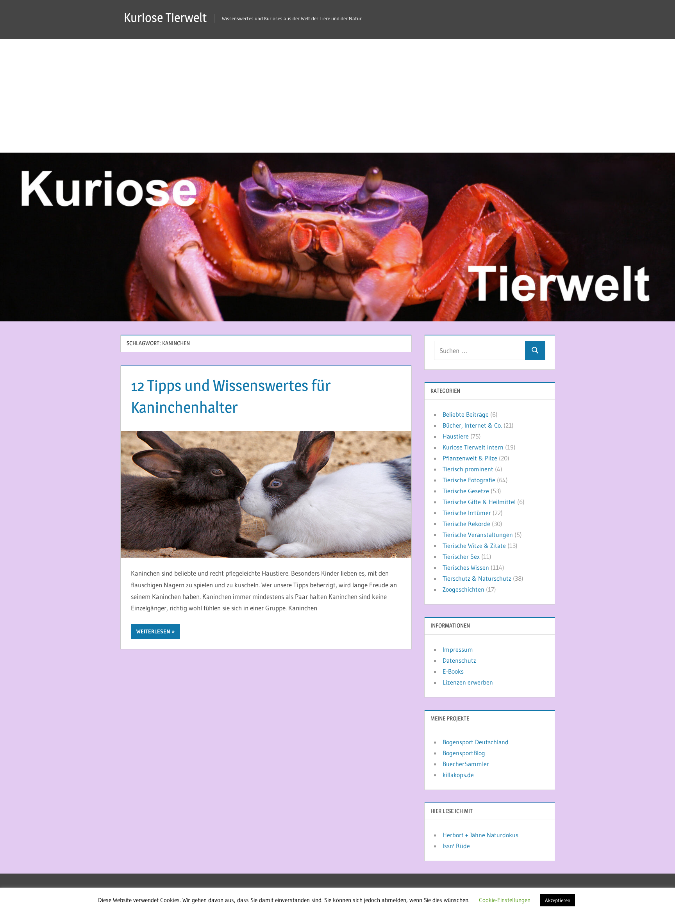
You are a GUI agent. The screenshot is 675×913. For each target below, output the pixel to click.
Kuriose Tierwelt (165, 17)
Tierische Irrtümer (467, 513)
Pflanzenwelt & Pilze (470, 458)
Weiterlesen (153, 631)
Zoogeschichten (463, 589)
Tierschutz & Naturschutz (477, 578)
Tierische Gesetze (466, 491)
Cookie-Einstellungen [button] (504, 900)
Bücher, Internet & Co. (472, 425)
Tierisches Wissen (466, 567)
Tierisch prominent (468, 469)
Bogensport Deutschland (476, 742)
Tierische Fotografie (469, 480)
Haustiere (456, 436)
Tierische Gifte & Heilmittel (479, 502)
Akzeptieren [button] (557, 900)
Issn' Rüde (456, 846)
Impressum (458, 649)
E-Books (453, 671)
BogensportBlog (464, 753)
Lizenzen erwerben (468, 682)
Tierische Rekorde (466, 524)
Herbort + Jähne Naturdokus (480, 835)
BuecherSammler (466, 764)
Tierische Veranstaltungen (478, 535)
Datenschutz (459, 660)
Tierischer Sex (461, 556)
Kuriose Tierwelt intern (473, 447)
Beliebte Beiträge (466, 414)
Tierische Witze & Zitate (474, 545)
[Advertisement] (337, 93)
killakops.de (458, 775)
